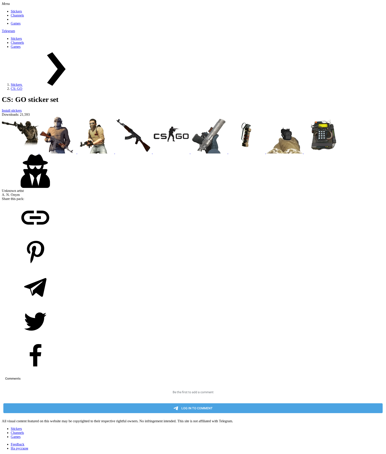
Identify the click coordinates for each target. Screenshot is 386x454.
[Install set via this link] (35, 233)
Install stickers (12, 110)
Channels (17, 15)
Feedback (17, 444)
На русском (19, 448)
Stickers (16, 11)
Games (16, 23)
